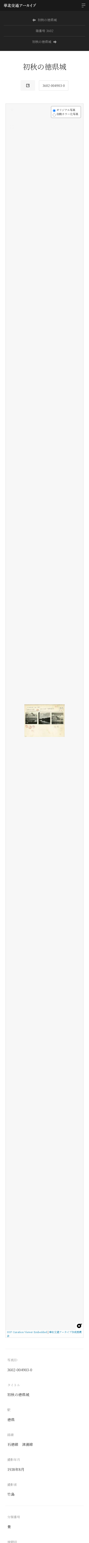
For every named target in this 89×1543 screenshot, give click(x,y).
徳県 (11, 1419)
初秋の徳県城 (47, 20)
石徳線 (12, 1444)
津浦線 (27, 1444)
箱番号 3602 (44, 30)
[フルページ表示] (11, 126)
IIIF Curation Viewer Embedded (27, 1332)
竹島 (11, 1494)
